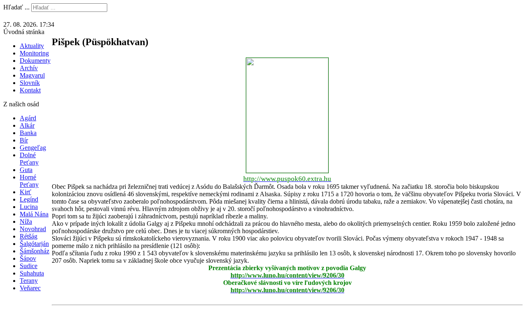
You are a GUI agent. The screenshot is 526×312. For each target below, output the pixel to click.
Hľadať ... (16, 7)
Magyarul (32, 75)
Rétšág (28, 236)
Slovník (30, 82)
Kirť (25, 191)
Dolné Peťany (29, 158)
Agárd (28, 118)
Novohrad (33, 228)
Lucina (29, 206)
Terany (29, 280)
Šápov (28, 258)
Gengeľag (33, 147)
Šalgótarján (34, 243)
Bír (24, 140)
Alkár (27, 125)
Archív (29, 67)
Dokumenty (35, 60)
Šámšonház (34, 251)
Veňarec (30, 287)
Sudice (28, 265)
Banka (28, 132)
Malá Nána (34, 214)
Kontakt (30, 90)
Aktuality (32, 45)
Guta (26, 169)
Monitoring (34, 53)
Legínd (29, 199)
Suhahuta (32, 273)
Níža (26, 221)
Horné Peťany (29, 181)
